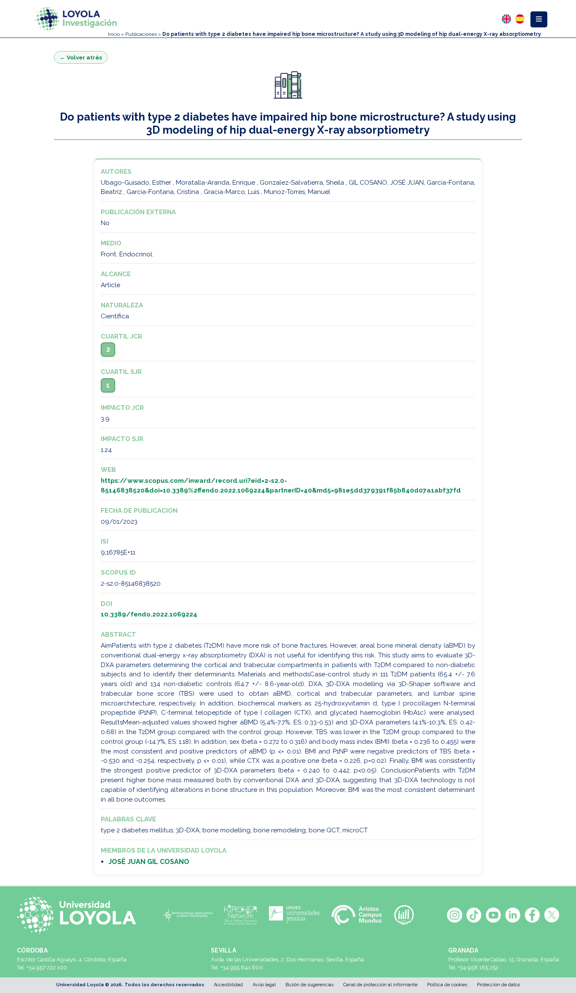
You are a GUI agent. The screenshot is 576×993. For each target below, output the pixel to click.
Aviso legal (264, 985)
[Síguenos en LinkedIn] (512, 915)
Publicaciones (141, 34)
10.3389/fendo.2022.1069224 (149, 614)
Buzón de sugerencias (309, 985)
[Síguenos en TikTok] (474, 915)
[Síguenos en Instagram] (454, 915)
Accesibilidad (228, 985)
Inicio (114, 34)
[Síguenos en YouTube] (493, 915)
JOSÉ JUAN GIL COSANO (148, 862)
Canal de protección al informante (380, 985)
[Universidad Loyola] (80, 915)
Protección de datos (498, 985)
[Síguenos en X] (551, 915)
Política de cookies (447, 985)
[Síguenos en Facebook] (532, 915)
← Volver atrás (80, 57)
